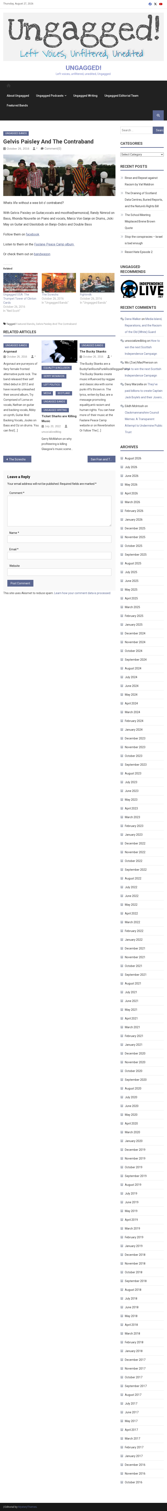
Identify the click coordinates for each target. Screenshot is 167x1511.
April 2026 (131, 493)
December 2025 (135, 528)
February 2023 (134, 826)
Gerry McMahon (54, 376)
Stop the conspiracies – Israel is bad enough (144, 240)
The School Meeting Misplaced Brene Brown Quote (140, 221)
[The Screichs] (59, 282)
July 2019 (131, 1193)
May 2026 (131, 484)
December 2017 (135, 1359)
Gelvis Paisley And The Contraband (56, 323)
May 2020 (131, 1114)
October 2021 (133, 966)
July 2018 (131, 1298)
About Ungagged (18, 95)
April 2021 (131, 1018)
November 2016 (135, 1473)
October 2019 (133, 1167)
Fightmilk (86, 294)
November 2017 (135, 1368)
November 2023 (135, 747)
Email (14, 549)
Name (14, 532)
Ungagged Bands (16, 133)
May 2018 (131, 1316)
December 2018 (135, 1254)
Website (14, 565)
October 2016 (133, 1482)
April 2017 (131, 1429)
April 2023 (131, 808)
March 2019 (132, 1228)
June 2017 (131, 1412)
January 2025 (134, 624)
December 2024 (135, 633)
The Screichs (50, 294)
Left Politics (52, 384)
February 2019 (134, 1237)
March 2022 (132, 922)
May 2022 (131, 904)
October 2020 (133, 1071)
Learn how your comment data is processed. (82, 593)
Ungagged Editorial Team (121, 95)
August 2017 (133, 1394)
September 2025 (136, 554)
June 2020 (131, 1106)
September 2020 (136, 1079)
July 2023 (131, 782)
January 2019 (134, 1246)
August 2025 (133, 563)
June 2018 (131, 1307)
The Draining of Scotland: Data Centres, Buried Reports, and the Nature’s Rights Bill (144, 200)
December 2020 (135, 1053)
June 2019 (131, 1202)
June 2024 (131, 686)
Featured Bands (17, 105)
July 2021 (131, 992)
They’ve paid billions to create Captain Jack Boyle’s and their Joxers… (144, 391)
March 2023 (132, 817)
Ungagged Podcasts (50, 95)
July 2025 (131, 572)
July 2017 (131, 1403)
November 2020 (135, 1062)
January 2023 (134, 834)
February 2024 (134, 721)
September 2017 (136, 1386)
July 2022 (131, 887)
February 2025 (134, 616)
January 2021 (134, 1044)
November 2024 (135, 642)
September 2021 (136, 974)
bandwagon (42, 254)
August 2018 (133, 1289)
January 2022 (134, 939)
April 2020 (131, 1123)
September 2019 (136, 1176)
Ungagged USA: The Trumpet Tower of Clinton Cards (19, 298)
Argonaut (10, 351)
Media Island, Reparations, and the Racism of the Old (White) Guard (143, 325)
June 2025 (131, 581)
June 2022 (131, 896)
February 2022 (134, 931)
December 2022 (135, 843)
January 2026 (134, 519)
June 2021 (131, 1001)
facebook (32, 234)
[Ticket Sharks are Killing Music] (59, 351)
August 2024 (133, 668)
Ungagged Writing (85, 95)
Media (47, 393)
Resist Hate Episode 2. (139, 252)
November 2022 (135, 852)
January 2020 (134, 1141)
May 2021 (131, 1009)
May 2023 (131, 799)
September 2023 (136, 764)
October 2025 (133, 545)
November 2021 (135, 957)
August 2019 (133, 1184)
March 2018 (132, 1333)
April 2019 (131, 1219)
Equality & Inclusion (57, 367)
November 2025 (135, 537)
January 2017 (134, 1456)
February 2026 (134, 510)
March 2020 (132, 1132)
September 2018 (136, 1281)
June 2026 (131, 475)
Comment (16, 493)
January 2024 (134, 729)
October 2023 (133, 756)
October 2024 (133, 651)
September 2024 (136, 659)
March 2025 (132, 607)
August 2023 (133, 773)
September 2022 (136, 869)
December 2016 (135, 1464)
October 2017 (133, 1377)
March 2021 (132, 1027)
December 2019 (135, 1149)
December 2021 (135, 948)
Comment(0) (53, 148)
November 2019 (135, 1158)
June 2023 (131, 791)
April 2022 (131, 913)
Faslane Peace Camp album (54, 244)
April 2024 (131, 703)
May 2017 (131, 1421)
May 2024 (131, 694)
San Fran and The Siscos (103, 459)
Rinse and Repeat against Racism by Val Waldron (141, 181)
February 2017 (134, 1447)
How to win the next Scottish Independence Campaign (142, 347)
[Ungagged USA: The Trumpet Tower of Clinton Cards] (20, 282)
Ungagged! (83, 68)
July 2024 (131, 677)
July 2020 (131, 1097)
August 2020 (133, 1088)
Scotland (64, 393)
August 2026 (133, 458)
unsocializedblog (51, 431)
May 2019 (131, 1211)
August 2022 (133, 878)
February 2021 (134, 1036)
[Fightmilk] (97, 282)
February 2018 (134, 1342)
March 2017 (132, 1438)
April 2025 (131, 598)
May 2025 (131, 589)
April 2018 (131, 1324)
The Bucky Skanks (93, 351)
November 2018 (135, 1263)
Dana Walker (133, 319)
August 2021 (133, 983)
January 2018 (134, 1351)
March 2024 (132, 712)
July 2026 (131, 467)
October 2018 (133, 1272)
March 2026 (132, 502)
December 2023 (135, 738)
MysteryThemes (27, 1506)
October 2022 (133, 861)
